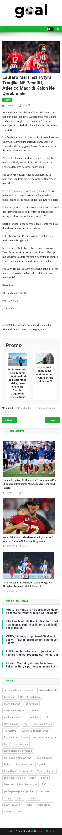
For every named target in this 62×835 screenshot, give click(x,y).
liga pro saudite (24, 764)
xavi (20, 811)
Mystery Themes (46, 831)
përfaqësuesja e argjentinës (19, 791)
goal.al (26, 105)
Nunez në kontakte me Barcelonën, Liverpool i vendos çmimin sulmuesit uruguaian (28, 539)
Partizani (9, 784)
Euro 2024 (33, 717)
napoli (44, 777)
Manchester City (46, 771)
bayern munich (12, 703)
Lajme (7, 100)
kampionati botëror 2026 (35, 730)
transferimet (44, 804)
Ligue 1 (41, 764)
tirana (29, 804)
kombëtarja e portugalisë (18, 757)
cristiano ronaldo (13, 717)
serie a (8, 798)
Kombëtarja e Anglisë (44, 737)
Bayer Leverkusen (30, 697)
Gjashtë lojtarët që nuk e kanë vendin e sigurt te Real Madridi (12, 420)
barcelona (9, 697)
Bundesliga (32, 703)
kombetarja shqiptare (16, 737)
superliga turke (12, 804)
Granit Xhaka (11, 724)
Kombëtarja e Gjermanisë (18, 750)
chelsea (33, 710)
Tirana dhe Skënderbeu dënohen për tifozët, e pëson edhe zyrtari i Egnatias (54, 420)
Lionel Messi (11, 771)
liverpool (27, 771)
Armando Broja (12, 690)
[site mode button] (50, 29)
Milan (33, 777)
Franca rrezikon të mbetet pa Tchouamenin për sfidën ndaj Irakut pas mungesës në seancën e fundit (29, 484)
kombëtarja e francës (16, 744)
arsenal (30, 690)
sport (19, 798)
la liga (7, 764)
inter (7, 412)
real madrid (46, 791)
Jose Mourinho (42, 724)
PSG (44, 784)
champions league (46, 408)
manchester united (14, 777)
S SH (24, 493)
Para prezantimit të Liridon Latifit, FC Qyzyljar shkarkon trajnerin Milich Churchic (28, 584)
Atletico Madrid (23, 408)
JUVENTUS (10, 730)
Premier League (28, 784)
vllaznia (8, 811)
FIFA (46, 717)
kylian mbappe (45, 757)
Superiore (33, 798)
